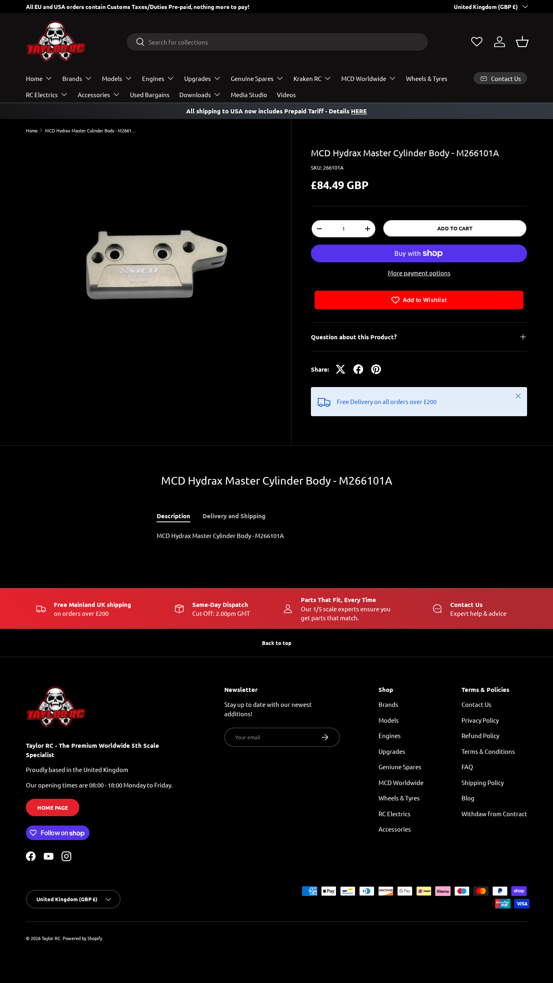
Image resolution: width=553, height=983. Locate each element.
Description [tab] (173, 516)
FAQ (467, 766)
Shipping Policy (483, 782)
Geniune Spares (400, 766)
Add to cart (454, 228)
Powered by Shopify (82, 938)
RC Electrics (42, 94)
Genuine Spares (252, 78)
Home (34, 78)
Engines (153, 78)
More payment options (419, 273)
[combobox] (277, 42)
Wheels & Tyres (426, 78)
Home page (52, 807)
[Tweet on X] (340, 369)
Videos (286, 94)
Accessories (94, 94)
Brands (72, 78)
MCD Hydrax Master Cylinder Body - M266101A (90, 130)
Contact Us (476, 704)
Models (112, 78)
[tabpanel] (276, 535)
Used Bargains (150, 94)
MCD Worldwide (363, 78)
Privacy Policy (480, 720)
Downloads (195, 94)
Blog (468, 798)
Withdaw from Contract (494, 813)
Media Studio (249, 94)
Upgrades (197, 78)
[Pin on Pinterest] (376, 369)
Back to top (276, 642)
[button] (522, 42)
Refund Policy (480, 735)
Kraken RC (307, 78)
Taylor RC (51, 938)
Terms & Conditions (488, 751)
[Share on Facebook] (358, 369)
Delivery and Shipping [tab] (234, 516)
